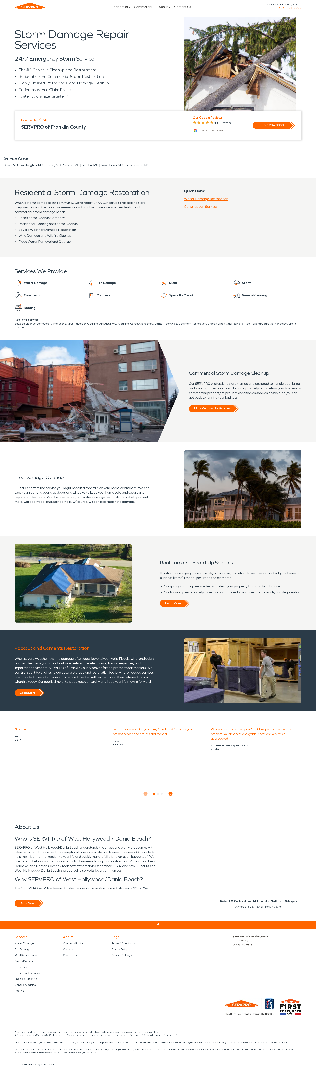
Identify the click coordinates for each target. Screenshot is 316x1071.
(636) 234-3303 (289, 8)
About (163, 6)
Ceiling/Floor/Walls (165, 323)
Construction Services (201, 206)
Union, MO (11, 165)
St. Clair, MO (90, 165)
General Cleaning (25, 984)
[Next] (170, 794)
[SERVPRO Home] (30, 6)
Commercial (143, 6)
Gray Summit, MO (137, 165)
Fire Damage (23, 949)
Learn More (173, 603)
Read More (27, 903)
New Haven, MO (112, 165)
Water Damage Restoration (206, 199)
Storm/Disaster (24, 961)
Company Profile (73, 943)
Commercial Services (27, 973)
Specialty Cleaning (26, 978)
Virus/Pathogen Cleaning (82, 323)
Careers (68, 949)
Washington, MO (31, 165)
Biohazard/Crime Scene (51, 323)
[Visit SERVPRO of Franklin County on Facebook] (158, 925)
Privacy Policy (120, 949)
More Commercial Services (212, 408)
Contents (20, 327)
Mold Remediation (26, 955)
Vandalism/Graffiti (286, 323)
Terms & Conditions (123, 943)
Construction (22, 967)
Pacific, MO (53, 165)
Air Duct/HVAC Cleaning (114, 323)
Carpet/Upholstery (141, 323)
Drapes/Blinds (216, 323)
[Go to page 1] (154, 794)
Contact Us (182, 7)
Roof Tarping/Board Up (259, 323)
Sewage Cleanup (25, 323)
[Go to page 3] (162, 794)
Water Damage (24, 943)
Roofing (19, 990)
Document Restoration (192, 323)
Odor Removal (235, 323)
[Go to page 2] (158, 794)
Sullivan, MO (71, 165)
